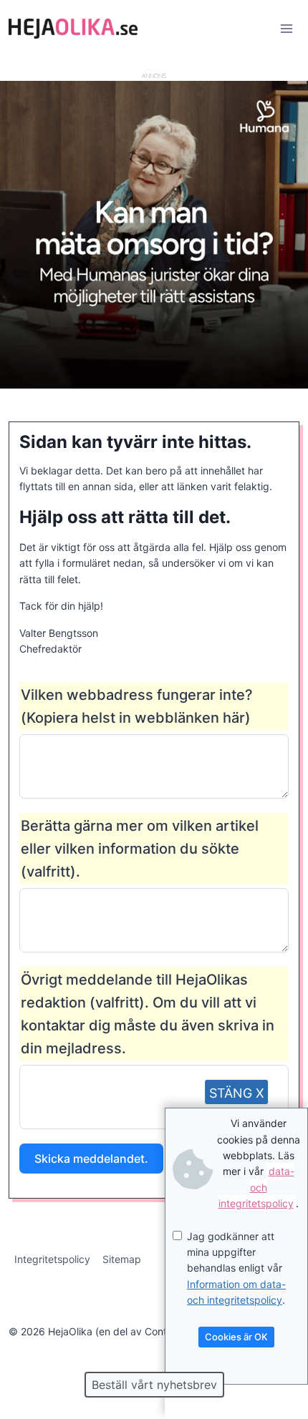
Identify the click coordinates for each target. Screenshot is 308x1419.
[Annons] (154, 385)
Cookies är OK (236, 1336)
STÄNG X (236, 1093)
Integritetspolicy (52, 1259)
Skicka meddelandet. (91, 1158)
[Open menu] (286, 28)
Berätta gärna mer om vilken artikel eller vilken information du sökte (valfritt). (140, 848)
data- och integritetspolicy (256, 1187)
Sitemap (121, 1259)
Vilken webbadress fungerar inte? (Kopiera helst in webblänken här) (137, 706)
